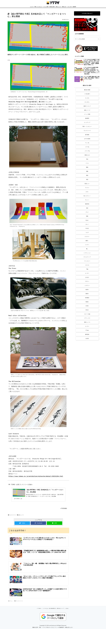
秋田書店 (87, 297)
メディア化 (69, 6)
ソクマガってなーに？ (87, 13)
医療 (87, 216)
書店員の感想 (52, 6)
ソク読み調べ (87, 93)
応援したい (87, 183)
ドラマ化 (87, 146)
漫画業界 (74, 6)
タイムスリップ (87, 256)
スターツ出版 (87, 314)
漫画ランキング (87, 106)
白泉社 (87, 305)
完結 (87, 159)
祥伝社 (87, 310)
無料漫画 (87, 334)
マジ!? (87, 232)
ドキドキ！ (87, 236)
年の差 (87, 228)
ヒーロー (87, 273)
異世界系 (87, 204)
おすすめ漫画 (87, 138)
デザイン (87, 281)
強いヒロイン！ (87, 195)
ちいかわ (87, 98)
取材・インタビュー (38, 6)
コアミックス (87, 318)
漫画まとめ (64, 6)
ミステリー (87, 285)
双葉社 (87, 301)
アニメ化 (87, 142)
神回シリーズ (58, 6)
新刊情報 (87, 134)
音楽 (87, 208)
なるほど (87, 277)
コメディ (87, 244)
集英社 (87, 289)
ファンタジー (87, 261)
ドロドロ (87, 265)
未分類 (87, 338)
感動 (87, 171)
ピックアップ (87, 122)
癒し (87, 248)
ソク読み (66, 608)
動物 (87, 167)
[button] (98, 39)
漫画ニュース (21, 515)
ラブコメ (87, 187)
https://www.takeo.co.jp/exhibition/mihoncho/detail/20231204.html (35, 476)
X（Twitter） (39, 608)
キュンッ (87, 199)
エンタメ (87, 326)
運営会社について (60, 608)
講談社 (87, 293)
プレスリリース (12, 515)
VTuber (87, 330)
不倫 (87, 269)
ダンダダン (87, 102)
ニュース (31, 6)
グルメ (87, 212)
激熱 (87, 175)
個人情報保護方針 (52, 608)
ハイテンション (87, 252)
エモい (87, 191)
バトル (87, 163)
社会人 (87, 220)
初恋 (87, 179)
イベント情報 (45, 6)
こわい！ (87, 224)
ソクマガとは (45, 608)
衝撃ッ (87, 240)
